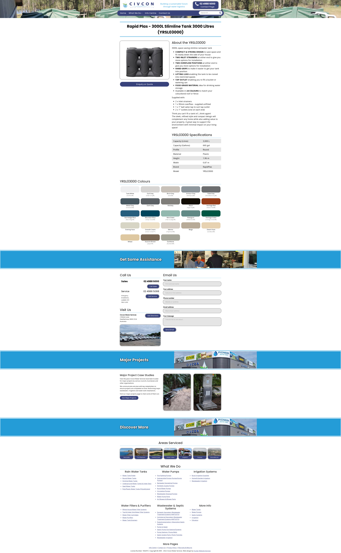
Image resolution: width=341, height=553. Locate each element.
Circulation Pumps (163, 491)
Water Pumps (196, 512)
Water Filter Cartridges (130, 515)
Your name (167, 280)
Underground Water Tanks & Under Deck (136, 484)
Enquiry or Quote (144, 84)
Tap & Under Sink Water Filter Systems (136, 512)
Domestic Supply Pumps (165, 486)
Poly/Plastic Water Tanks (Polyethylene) (136, 489)
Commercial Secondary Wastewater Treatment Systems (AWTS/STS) (169, 518)
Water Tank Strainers (129, 520)
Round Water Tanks (129, 478)
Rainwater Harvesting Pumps (167, 483)
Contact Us (164, 13)
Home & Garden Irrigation (201, 478)
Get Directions (152, 316)
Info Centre (150, 13)
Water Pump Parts (163, 497)
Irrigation (195, 518)
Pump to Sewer (162, 527)
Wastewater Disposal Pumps (167, 494)
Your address (168, 289)
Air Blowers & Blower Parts (166, 499)
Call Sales (153, 286)
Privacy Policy (172, 548)
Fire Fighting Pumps (164, 475)
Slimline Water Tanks (129, 481)
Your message (168, 316)
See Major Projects (129, 398)
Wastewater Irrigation (199, 481)
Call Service (152, 296)
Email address (168, 307)
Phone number (168, 298)
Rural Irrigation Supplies (200, 475)
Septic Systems (197, 515)
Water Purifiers (127, 518)
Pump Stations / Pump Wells (167, 532)
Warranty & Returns (185, 548)
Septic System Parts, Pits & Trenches (169, 535)
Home (123, 13)
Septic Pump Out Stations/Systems (169, 530)
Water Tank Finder (129, 475)
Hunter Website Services (202, 551)
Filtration (195, 520)
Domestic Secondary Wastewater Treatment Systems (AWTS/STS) (168, 513)
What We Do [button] (135, 13)
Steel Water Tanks (128, 486)
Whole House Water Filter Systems (134, 509)
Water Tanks (196, 509)
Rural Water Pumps (164, 488)
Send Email (169, 330)
